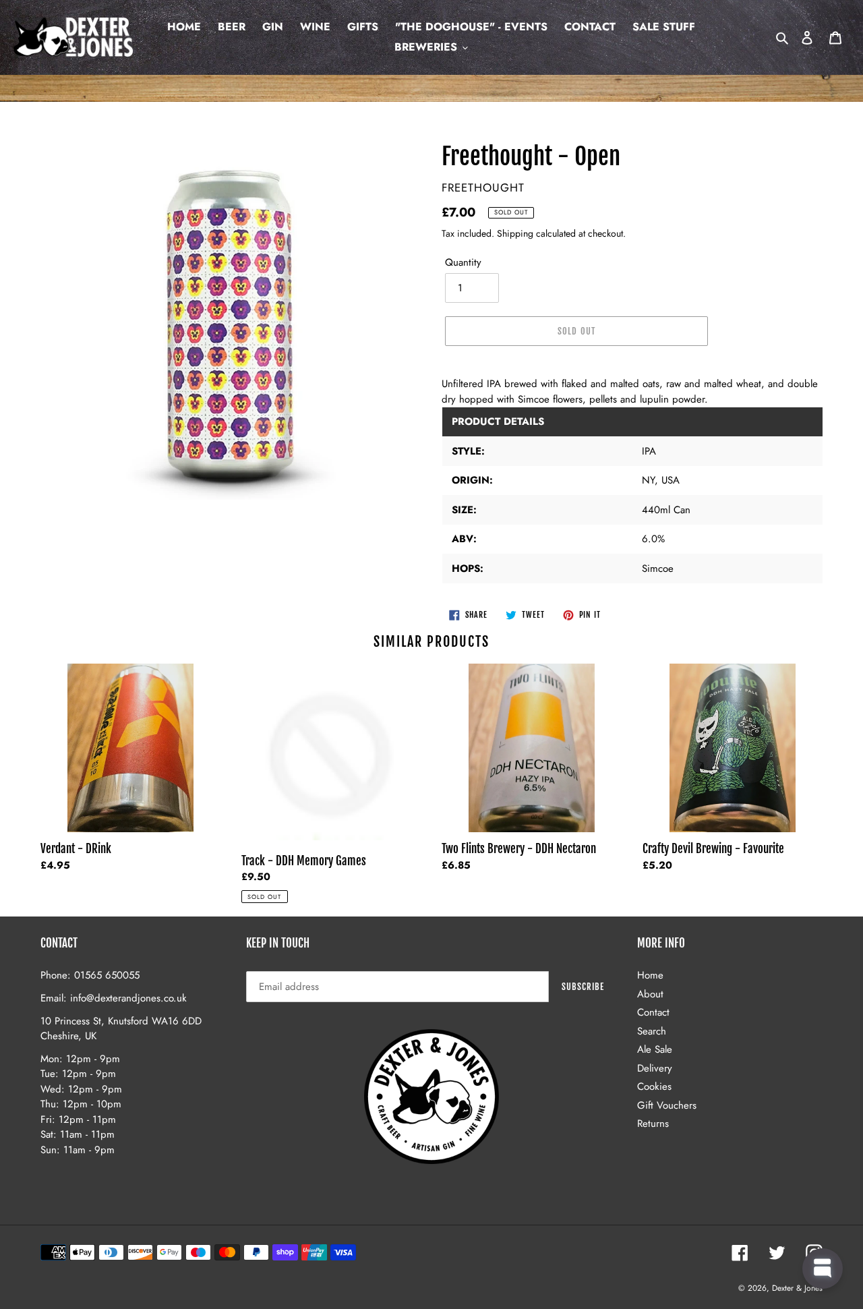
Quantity (463, 262)
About (650, 994)
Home (650, 975)
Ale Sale (654, 1049)
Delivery (654, 1068)
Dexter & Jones (797, 1288)
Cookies (654, 1086)
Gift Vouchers (666, 1105)
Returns (653, 1123)
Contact (653, 1012)
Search (651, 1031)
